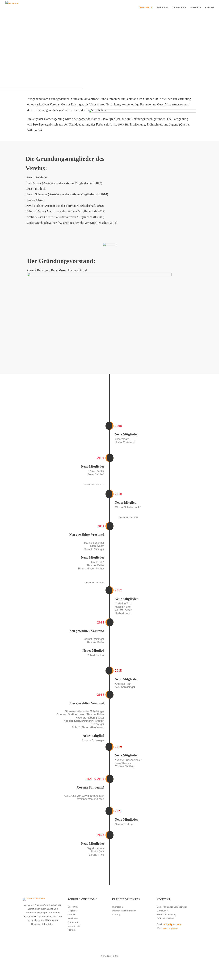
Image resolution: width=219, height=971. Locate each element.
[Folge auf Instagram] (208, 30)
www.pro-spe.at (170, 928)
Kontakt (209, 7)
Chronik (71, 914)
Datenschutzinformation (124, 910)
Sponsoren (73, 922)
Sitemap (116, 914)
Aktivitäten (162, 7)
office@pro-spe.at (173, 924)
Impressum (117, 907)
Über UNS (144, 7)
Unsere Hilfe (179, 7)
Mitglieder (72, 910)
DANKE (194, 7)
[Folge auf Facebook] (208, 24)
